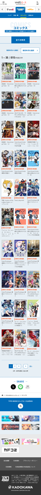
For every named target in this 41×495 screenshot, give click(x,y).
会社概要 (6, 461)
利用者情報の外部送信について (25, 467)
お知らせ (30, 15)
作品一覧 (15, 15)
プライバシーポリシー (30, 461)
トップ (9, 15)
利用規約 (16, 461)
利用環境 (8, 467)
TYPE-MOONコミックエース (12, 395)
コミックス (23, 15)
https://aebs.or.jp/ (33, 482)
